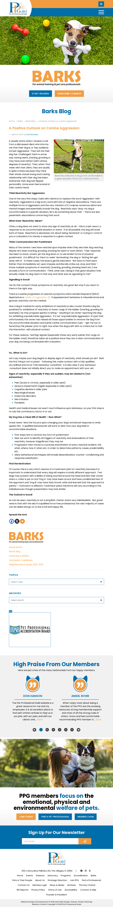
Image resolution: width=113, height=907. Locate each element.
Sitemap (88, 902)
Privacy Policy (38, 889)
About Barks (15, 547)
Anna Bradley (32, 134)
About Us (40, 880)
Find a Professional (91, 880)
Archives (71, 885)
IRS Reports (22, 889)
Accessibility (71, 889)
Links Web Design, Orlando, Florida (69, 902)
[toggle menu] (101, 12)
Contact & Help (88, 889)
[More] (22, 521)
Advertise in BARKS (19, 556)
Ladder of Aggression (35, 297)
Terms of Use (55, 889)
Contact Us (23, 885)
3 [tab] (53, 730)
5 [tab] (65, 730)
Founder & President (56, 894)
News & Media (57, 885)
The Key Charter (87, 885)
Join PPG (74, 880)
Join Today (26, 816)
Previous (34, 730)
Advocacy (53, 875)
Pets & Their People (22, 880)
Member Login (85, 816)
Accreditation (81, 875)
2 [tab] (47, 730)
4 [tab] (59, 730)
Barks (93, 875)
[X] (17, 521)
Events (29, 875)
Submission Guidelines (21, 560)
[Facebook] (11, 521)
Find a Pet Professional (55, 816)
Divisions (40, 875)
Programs (66, 875)
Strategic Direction (57, 880)
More (40, 719)
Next (78, 730)
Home (20, 875)
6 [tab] (72, 730)
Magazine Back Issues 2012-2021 (26, 564)
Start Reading (40, 93)
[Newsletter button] (84, 841)
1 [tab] (41, 730)
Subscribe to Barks (69, 93)
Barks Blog (14, 551)
